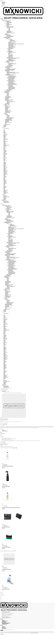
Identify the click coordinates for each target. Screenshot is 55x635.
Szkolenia (5, 198)
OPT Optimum (5, 172)
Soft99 (4, 183)
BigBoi (4, 137)
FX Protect (5, 335)
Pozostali (5, 174)
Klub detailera (5, 380)
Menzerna (5, 166)
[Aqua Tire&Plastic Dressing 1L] (9, 585)
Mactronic (5, 163)
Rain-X (4, 362)
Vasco (4, 188)
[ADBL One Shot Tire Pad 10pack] (13, 523)
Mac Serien (5, 162)
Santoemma (5, 364)
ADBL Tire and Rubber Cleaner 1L (6, 486)
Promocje (5, 382)
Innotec (4, 155)
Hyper (4, 339)
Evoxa (4, 146)
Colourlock (5, 328)
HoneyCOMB (5, 153)
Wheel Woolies (5, 191)
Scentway (5, 181)
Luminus (5, 346)
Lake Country (5, 344)
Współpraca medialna (6, 202)
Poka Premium (5, 357)
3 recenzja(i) (3, 487)
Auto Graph (5, 319)
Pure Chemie (5, 176)
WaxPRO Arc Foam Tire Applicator (6, 547)
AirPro (4, 131)
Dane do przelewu (4, 628)
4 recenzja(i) (3, 508)
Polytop (4, 173)
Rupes (4, 179)
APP (4, 133)
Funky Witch (5, 150)
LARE (4, 160)
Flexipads (5, 148)
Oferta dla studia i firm (6, 201)
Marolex (5, 348)
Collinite (5, 143)
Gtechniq (5, 152)
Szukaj (1, 388)
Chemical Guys (5, 141)
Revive (4, 178)
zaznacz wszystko (15, 447)
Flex (4, 147)
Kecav (4, 156)
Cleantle (5, 326)
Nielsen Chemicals (6, 355)
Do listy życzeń (5, 485)
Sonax (4, 184)
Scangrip (5, 180)
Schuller (5, 366)
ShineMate (5, 182)
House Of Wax (5, 154)
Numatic (5, 171)
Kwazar (4, 159)
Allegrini (5, 132)
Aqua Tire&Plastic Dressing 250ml (6, 569)
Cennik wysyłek (4, 621)
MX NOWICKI (5, 169)
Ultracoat (5, 371)
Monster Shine (5, 167)
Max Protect (5, 164)
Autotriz (5, 136)
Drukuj (1, 432)
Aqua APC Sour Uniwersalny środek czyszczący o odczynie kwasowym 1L (11, 507)
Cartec (4, 140)
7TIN (4, 130)
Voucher (5, 199)
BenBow (5, 321)
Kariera (4, 195)
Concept (5, 144)
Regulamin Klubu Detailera (5, 623)
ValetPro (5, 187)
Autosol (5, 135)
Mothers (5, 168)
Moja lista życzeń (4, 2)
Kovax (4, 158)
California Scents (6, 139)
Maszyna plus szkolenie (7, 196)
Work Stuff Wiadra (6, 192)
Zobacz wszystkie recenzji (3, 602)
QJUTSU (5, 177)
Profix (4, 175)
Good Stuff (5, 151)
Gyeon (4, 337)
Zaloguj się (3, 3)
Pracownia (5, 197)
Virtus (4, 189)
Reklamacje (3, 620)
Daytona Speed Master (6, 145)
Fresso (4, 149)
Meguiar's (5, 165)
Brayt (4, 138)
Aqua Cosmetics (6, 134)
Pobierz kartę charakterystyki (4, 444)
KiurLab (4, 157)
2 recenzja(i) (3, 570)
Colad (4, 142)
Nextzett (5, 170)
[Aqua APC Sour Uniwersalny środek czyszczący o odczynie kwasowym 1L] (7, 503)
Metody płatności (4, 622)
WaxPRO (5, 375)
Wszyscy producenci (6, 128)
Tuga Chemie (5, 186)
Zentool (5, 193)
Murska (4, 353)
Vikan (4, 373)
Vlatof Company (6, 190)
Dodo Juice (5, 330)
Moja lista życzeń (4, 627)
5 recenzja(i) (3, 467)
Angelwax (5, 317)
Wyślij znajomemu (2, 433)
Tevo (4, 185)
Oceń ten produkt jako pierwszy (4, 419)
